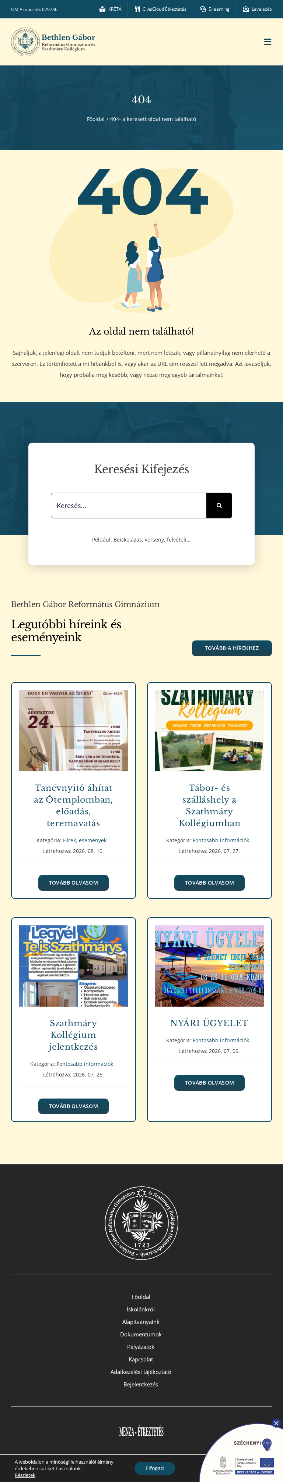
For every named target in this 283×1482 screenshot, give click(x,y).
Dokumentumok (141, 1334)
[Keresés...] (128, 504)
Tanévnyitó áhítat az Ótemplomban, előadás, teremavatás (73, 725)
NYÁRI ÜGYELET (209, 961)
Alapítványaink (141, 1321)
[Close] (276, 1423)
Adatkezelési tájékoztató (141, 1371)
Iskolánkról (141, 1309)
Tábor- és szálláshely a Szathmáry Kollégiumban (209, 725)
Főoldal (141, 1296)
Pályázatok (140, 1346)
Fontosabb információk (209, 738)
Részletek (25, 1475)
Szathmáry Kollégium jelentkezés (73, 961)
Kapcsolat (141, 1359)
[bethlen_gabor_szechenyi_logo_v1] (237, 1421)
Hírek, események (73, 738)
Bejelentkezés (140, 1384)
